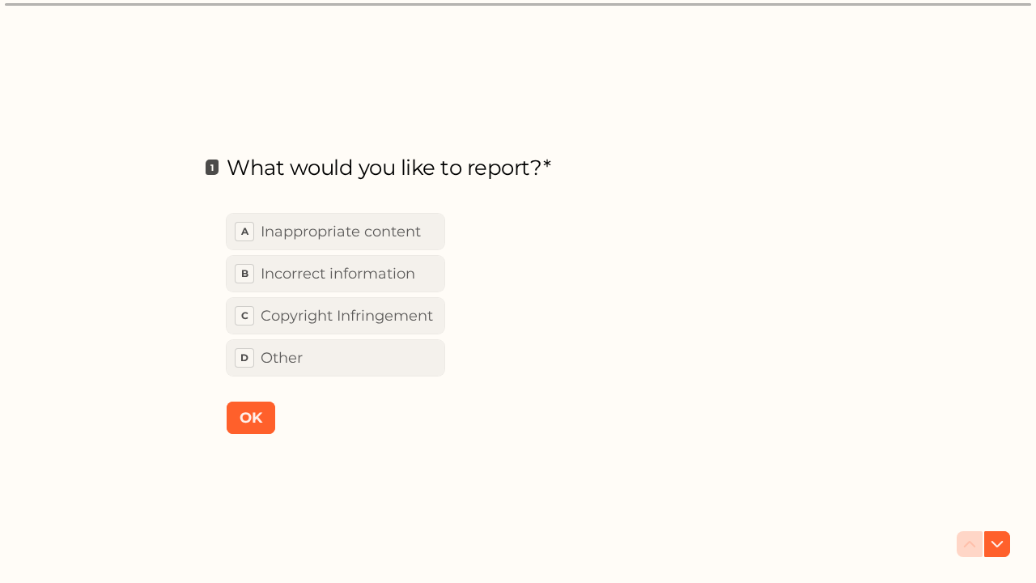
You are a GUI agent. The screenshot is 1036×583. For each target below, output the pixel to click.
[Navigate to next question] (997, 544)
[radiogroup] (335, 295)
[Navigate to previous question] (970, 544)
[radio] (335, 231)
